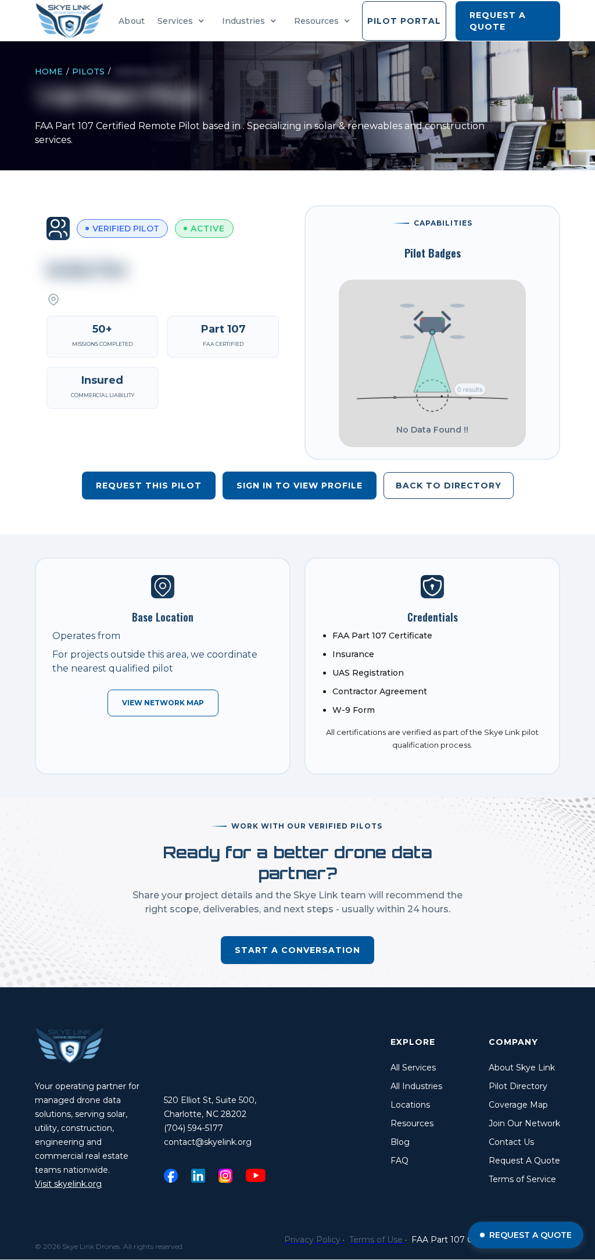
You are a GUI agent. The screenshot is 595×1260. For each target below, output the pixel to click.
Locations (410, 1104)
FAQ (399, 1160)
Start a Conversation (297, 950)
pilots (88, 71)
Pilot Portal (404, 21)
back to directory (448, 485)
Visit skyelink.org (68, 1184)
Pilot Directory (518, 1086)
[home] (73, 20)
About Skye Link (522, 1067)
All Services (413, 1067)
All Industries (416, 1086)
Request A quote (497, 21)
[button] (184, 21)
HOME (49, 71)
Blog (400, 1142)
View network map (163, 702)
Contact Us (511, 1142)
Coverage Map (518, 1104)
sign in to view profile (299, 485)
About (132, 21)
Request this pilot (149, 485)
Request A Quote (524, 1160)
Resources (411, 1123)
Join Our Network (524, 1123)
